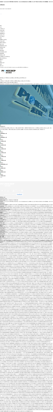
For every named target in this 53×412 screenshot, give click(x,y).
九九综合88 (44, 280)
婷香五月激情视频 (6, 369)
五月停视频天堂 (24, 272)
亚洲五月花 (30, 227)
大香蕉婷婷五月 (49, 391)
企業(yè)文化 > (2, 233)
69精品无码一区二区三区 (7, 255)
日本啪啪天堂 (24, 381)
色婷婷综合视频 (36, 270)
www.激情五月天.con (14, 324)
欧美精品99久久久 (22, 317)
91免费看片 (41, 307)
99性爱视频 (36, 233)
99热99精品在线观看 (47, 266)
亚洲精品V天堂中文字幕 (37, 312)
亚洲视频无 (28, 297)
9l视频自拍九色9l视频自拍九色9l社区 (22, 331)
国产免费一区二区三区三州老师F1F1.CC (36, 318)
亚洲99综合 (10, 335)
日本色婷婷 (20, 275)
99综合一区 (40, 267)
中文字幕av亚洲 (49, 300)
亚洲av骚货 (42, 372)
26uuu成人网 (42, 207)
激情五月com (34, 352)
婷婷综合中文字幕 (27, 374)
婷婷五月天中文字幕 (20, 366)
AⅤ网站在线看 (38, 349)
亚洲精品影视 (9, 264)
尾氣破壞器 (2, 53)
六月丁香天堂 (45, 398)
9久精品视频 (31, 337)
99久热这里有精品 (22, 307)
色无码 (39, 357)
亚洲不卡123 (18, 232)
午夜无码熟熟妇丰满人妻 (40, 213)
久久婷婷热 (50, 249)
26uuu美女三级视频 (34, 357)
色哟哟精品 (22, 277)
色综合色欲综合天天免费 (19, 349)
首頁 (1, 25)
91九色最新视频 (43, 343)
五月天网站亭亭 (25, 249)
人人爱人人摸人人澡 (27, 349)
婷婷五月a (36, 284)
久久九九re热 (35, 223)
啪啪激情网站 (30, 409)
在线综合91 (40, 383)
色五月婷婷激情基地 (40, 212)
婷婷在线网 (29, 272)
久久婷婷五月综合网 (24, 287)
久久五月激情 (22, 320)
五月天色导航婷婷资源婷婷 (35, 372)
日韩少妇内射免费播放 (46, 304)
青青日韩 (30, 321)
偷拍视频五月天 (44, 223)
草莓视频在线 (34, 309)
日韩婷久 (40, 340)
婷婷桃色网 (32, 246)
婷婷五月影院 (5, 340)
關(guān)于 (4, 77)
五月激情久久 (23, 260)
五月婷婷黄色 (5, 335)
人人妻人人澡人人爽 (10, 371)
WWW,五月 (31, 243)
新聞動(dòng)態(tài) (3, 39)
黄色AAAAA (16, 244)
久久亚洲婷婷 (7, 408)
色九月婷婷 (34, 321)
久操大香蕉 (21, 372)
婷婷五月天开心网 (31, 363)
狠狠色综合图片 (46, 252)
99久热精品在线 (31, 249)
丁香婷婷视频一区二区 (7, 249)
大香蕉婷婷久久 (20, 335)
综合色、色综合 (43, 352)
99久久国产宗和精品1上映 (6, 398)
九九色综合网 (20, 270)
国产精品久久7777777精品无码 (36, 229)
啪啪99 (11, 204)
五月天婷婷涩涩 (2, 247)
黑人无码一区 (50, 250)
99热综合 (39, 284)
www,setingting (27, 278)
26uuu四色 (2, 250)
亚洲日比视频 (33, 261)
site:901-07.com (28, 229)
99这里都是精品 (35, 267)
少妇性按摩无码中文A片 (30, 280)
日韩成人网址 (47, 334)
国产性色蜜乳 (17, 212)
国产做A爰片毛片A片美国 (15, 398)
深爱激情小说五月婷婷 (24, 377)
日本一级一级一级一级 (40, 331)
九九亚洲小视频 (16, 361)
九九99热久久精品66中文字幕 (9, 212)
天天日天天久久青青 (30, 284)
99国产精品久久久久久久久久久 (12, 298)
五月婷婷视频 (32, 388)
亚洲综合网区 (18, 326)
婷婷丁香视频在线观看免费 (40, 389)
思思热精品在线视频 (29, 392)
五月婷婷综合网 (37, 405)
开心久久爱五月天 (7, 409)
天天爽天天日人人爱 (28, 354)
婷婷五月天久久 (5, 223)
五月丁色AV (13, 289)
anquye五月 (33, 297)
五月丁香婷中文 (13, 315)
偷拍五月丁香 (20, 250)
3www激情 (22, 238)
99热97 (25, 304)
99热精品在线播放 (27, 372)
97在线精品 (11, 381)
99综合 (48, 394)
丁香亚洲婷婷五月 (19, 257)
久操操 (48, 381)
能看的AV (34, 235)
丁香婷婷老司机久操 (8, 261)
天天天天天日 (42, 283)
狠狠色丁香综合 (10, 374)
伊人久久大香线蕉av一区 (13, 389)
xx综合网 (32, 394)
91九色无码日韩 (23, 297)
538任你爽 (6, 375)
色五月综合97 (7, 230)
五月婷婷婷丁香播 (33, 324)
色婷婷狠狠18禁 (33, 360)
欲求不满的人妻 (4, 377)
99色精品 (36, 301)
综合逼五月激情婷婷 (20, 375)
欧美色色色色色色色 (23, 380)
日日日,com (5, 210)
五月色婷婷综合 (31, 358)
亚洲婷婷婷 (34, 212)
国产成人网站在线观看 (46, 383)
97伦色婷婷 (15, 388)
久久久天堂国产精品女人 (5, 227)
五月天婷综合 (48, 289)
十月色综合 (14, 207)
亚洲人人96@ (33, 289)
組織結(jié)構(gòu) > (3, 231)
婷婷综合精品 (13, 232)
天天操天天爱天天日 (40, 309)
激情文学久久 (7, 324)
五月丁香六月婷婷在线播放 (33, 375)
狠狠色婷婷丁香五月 (41, 306)
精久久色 (40, 270)
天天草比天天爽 (49, 246)
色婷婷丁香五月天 (47, 363)
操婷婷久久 (20, 215)
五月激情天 (8, 380)
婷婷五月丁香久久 (3, 392)
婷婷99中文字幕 (45, 249)
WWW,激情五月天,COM (4, 352)
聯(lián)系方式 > (3, 237)
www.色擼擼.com (14, 221)
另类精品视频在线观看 (6, 300)
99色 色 (24, 388)
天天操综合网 (43, 317)
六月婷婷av (24, 267)
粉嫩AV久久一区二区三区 (5, 400)
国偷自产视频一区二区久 (39, 209)
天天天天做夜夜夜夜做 (25, 246)
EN (1, 79)
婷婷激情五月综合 (35, 292)
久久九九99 (16, 307)
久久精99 (48, 215)
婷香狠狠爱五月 (2, 307)
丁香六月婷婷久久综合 (42, 292)
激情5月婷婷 (8, 247)
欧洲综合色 (48, 321)
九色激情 (30, 298)
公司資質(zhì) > (2, 230)
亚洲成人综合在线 (12, 351)
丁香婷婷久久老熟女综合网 (37, 298)
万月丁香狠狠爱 (37, 363)
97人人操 (28, 263)
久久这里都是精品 (42, 334)
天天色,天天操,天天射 (43, 230)
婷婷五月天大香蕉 (38, 358)
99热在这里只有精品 (4, 351)
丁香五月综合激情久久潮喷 (30, 332)
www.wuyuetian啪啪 (38, 221)
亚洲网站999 (48, 284)
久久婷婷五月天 (22, 280)
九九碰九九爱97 (38, 329)
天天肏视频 (36, 394)
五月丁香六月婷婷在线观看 (43, 250)
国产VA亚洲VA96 (49, 346)
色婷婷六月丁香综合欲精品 (35, 361)
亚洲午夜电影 (14, 366)
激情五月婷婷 (43, 289)
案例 (1, 61)
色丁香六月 (4, 394)
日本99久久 (4, 406)
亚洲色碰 (24, 213)
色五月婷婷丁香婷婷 (14, 341)
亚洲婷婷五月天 (2, 326)
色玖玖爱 (18, 210)
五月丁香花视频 (8, 372)
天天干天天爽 (46, 405)
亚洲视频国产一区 (34, 206)
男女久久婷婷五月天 (36, 409)
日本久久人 (32, 207)
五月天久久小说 (35, 250)
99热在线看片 (44, 329)
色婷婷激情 (24, 351)
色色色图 (47, 358)
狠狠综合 (27, 307)
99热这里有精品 (9, 270)
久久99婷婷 (18, 320)
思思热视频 (38, 289)
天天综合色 (50, 233)
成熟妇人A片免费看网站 (37, 224)
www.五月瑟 (44, 284)
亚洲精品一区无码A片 (43, 287)
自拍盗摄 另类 (48, 226)
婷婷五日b (26, 300)
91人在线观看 (16, 371)
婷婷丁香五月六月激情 (35, 397)
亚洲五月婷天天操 (11, 246)
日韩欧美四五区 (44, 368)
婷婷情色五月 (3, 232)
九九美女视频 (14, 264)
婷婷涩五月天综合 (24, 408)
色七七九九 (44, 300)
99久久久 (40, 368)
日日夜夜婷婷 (19, 381)
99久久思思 (42, 388)
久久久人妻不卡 (45, 312)
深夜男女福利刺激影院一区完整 (40, 232)
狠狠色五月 (5, 298)
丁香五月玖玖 (2, 243)
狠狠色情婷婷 (31, 303)
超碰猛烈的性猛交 (33, 218)
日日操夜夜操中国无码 (17, 252)
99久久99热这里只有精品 (8, 252)
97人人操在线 (23, 357)
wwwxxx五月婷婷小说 (46, 270)
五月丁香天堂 (5, 287)
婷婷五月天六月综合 (38, 314)
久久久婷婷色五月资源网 (34, 294)
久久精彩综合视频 (40, 258)
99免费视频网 (13, 287)
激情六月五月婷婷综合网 (11, 411)
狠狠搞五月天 (37, 247)
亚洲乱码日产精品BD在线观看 (27, 386)
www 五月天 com (25, 409)
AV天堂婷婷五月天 (25, 358)
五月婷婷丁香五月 (4, 334)
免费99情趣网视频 (33, 317)
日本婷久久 (34, 341)
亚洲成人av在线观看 (8, 257)
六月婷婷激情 (30, 300)
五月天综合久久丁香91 (25, 247)
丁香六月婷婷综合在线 (17, 284)
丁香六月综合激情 (18, 220)
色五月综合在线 (11, 275)
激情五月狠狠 (46, 277)
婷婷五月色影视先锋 (18, 267)
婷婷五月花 (17, 380)
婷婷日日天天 (43, 358)
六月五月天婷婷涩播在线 (46, 224)
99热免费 (46, 309)
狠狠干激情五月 (36, 287)
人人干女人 (12, 277)
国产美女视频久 (37, 369)
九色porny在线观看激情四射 (23, 395)
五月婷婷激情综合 (32, 340)
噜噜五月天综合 (36, 252)
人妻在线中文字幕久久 (40, 277)
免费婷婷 (13, 377)
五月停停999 (35, 343)
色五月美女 (4, 380)
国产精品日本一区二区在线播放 (38, 395)
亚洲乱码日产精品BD (29, 334)
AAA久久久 (28, 261)
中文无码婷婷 (4, 224)
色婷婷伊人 (49, 352)
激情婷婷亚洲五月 (6, 260)
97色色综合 (38, 341)
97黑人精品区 (19, 386)
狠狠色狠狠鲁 (21, 374)
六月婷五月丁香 (22, 332)
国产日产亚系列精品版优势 (16, 229)
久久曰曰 (18, 403)
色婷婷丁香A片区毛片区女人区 (25, 206)
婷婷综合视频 (46, 281)
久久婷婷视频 (33, 329)
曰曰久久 (28, 255)
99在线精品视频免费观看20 (46, 261)
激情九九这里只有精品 (10, 312)
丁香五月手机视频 (10, 361)
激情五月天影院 (18, 247)
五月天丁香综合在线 (24, 210)
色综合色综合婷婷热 (19, 241)
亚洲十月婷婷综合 (18, 357)
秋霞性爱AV (28, 207)
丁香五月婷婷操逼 (22, 244)
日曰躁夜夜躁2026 (46, 392)
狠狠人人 (15, 363)
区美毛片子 (31, 252)
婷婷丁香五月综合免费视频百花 (16, 321)
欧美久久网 (15, 295)
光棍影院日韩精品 (49, 315)
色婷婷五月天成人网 (6, 221)
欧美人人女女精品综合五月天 (23, 306)
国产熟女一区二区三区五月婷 (45, 335)
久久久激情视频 (30, 287)
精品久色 (9, 287)
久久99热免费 (19, 255)
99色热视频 (15, 255)
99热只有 (18, 243)
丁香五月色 (27, 218)
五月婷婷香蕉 (41, 281)
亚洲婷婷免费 (15, 270)
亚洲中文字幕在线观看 (18, 354)
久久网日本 (37, 220)
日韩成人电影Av (33, 278)
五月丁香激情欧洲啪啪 (29, 235)
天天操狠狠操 (11, 332)
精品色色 (27, 317)
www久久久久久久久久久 (45, 357)
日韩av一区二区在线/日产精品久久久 (24, 329)
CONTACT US (2, 15)
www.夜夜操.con (11, 223)
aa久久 (47, 292)
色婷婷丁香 (6, 314)
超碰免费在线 (31, 257)
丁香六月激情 (33, 349)
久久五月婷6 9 (8, 403)
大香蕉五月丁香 (20, 346)
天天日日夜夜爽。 (37, 257)
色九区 (38, 269)
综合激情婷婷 (46, 307)
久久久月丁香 (13, 409)
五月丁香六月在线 (48, 331)
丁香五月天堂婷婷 (18, 351)
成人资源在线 (15, 250)
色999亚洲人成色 (10, 392)
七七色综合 (13, 269)
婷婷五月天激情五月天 (15, 209)
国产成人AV (28, 360)
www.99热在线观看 (22, 226)
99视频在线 (49, 329)
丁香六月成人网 (29, 267)
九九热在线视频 (28, 341)
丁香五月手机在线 (27, 361)
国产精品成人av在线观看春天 (41, 315)
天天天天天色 (46, 408)
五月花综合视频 (30, 233)
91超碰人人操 (7, 278)
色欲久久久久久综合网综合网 (9, 267)
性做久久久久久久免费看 (23, 240)
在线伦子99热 (16, 312)
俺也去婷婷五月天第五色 (37, 300)
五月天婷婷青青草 (27, 266)
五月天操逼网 (22, 403)
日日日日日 (35, 240)
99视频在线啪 (15, 224)
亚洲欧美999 (10, 250)
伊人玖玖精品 (25, 223)
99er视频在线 (50, 309)
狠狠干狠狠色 (30, 223)
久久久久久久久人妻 (38, 244)
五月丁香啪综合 (16, 277)
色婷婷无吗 (48, 389)
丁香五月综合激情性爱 (30, 369)
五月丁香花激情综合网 (44, 269)
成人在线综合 (43, 332)
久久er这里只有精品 (13, 210)
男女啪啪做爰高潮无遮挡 (47, 298)
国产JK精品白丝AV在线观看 (14, 235)
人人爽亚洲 (36, 246)
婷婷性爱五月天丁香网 (17, 392)
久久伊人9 (38, 278)
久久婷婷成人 (24, 284)
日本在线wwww (33, 263)
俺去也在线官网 (21, 314)
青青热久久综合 (28, 400)
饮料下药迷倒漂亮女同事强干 (5, 317)
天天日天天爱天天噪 (25, 355)
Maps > (1, 239)
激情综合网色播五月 (14, 218)
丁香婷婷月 (20, 230)
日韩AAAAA (43, 238)
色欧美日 (37, 307)
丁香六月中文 (18, 411)
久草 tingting (24, 220)
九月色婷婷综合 (25, 257)
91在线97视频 (3, 403)
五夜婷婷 (19, 224)
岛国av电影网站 (46, 240)
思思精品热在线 (18, 286)
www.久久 (42, 257)
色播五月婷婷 (20, 233)
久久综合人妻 (44, 351)
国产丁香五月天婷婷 (17, 383)
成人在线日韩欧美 (46, 227)
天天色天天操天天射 (30, 204)
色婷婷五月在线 (24, 326)
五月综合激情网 (13, 355)
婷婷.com (5, 281)
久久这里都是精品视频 (22, 294)
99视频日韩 (12, 227)
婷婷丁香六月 (35, 337)
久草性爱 (23, 397)
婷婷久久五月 (13, 241)
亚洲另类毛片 (30, 281)
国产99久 (48, 341)
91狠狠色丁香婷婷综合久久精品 (6, 318)
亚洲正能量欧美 (10, 334)
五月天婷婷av (11, 383)
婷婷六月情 (26, 368)
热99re (15, 326)
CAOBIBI (1, 343)
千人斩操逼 (42, 252)
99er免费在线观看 (15, 344)
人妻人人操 (15, 352)
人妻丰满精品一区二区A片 (27, 275)
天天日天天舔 (11, 354)
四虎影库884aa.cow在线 (22, 406)
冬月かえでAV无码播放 (44, 369)
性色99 (9, 306)
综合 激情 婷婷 (45, 400)
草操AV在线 (29, 304)
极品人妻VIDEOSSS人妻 (41, 263)
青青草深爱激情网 (3, 280)
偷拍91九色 (14, 292)
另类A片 (33, 314)
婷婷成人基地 (8, 321)
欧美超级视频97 (14, 294)
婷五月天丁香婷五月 (28, 314)
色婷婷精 (32, 244)
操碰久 (10, 260)
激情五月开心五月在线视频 (5, 241)
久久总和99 (25, 363)
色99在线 (21, 318)
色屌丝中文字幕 (12, 220)
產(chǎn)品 (2, 44)
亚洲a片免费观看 (38, 323)
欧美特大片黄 (44, 386)
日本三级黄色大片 (15, 261)
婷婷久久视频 (8, 232)
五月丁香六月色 (7, 218)
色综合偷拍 (47, 397)
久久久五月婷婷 (45, 340)
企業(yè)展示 (2, 30)
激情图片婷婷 (34, 335)
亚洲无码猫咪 (11, 244)
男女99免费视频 (7, 320)
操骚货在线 (16, 275)
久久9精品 (43, 297)
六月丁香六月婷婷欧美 (34, 403)
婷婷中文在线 (15, 395)
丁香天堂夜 (4, 321)
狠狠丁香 (46, 283)
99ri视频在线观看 (29, 309)
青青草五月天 (14, 358)
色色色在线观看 (44, 349)
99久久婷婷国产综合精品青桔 (36, 391)
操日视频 (25, 335)
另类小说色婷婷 (35, 241)
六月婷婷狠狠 (43, 346)
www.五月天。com (21, 303)
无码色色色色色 (42, 324)
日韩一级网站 (8, 269)
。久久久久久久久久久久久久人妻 (7, 395)
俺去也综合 (7, 220)
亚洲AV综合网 (25, 337)
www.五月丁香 (38, 360)
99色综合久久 (13, 320)
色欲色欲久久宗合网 (37, 280)
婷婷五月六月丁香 (7, 289)
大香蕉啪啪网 (11, 343)
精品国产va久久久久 (13, 391)
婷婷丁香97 (8, 406)
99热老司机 (22, 312)
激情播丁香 (2, 212)
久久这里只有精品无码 (41, 264)
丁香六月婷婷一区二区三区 (47, 235)
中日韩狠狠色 (12, 300)
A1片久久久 (37, 388)
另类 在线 (46, 355)
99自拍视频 (47, 303)
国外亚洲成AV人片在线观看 (41, 338)
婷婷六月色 (20, 283)
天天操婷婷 (29, 406)
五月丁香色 (17, 377)
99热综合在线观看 (31, 405)
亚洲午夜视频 (50, 314)
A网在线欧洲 (39, 381)
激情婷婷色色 (27, 383)
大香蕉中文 (4, 284)
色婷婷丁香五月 (47, 337)
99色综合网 (23, 286)
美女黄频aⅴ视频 (41, 266)
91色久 (7, 326)
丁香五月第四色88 (22, 309)
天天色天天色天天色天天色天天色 (26, 398)
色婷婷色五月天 (28, 244)
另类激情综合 (48, 295)
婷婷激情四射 (15, 215)
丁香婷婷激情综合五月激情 (22, 204)
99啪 (12, 372)
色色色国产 (48, 294)
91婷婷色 (14, 257)
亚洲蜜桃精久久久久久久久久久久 (24, 324)
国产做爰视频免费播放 (36, 275)
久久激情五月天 (38, 371)
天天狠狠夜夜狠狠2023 (35, 406)
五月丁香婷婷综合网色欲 (6, 240)
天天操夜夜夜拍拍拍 (20, 315)
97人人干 (21, 334)
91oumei (6, 383)
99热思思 (7, 307)
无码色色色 (28, 213)
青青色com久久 (41, 241)
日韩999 (22, 269)
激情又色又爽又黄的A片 (25, 252)
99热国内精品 (20, 298)
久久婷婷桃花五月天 (10, 263)
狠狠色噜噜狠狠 (30, 380)
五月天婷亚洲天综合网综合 (8, 295)
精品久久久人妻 (39, 218)
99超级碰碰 (9, 206)
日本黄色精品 (38, 317)
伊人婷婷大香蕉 (48, 207)
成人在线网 (33, 295)
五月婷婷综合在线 (38, 297)
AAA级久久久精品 (32, 232)
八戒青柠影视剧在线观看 (30, 209)
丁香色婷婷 (27, 303)
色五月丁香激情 (45, 403)
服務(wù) (1, 59)
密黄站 (22, 232)
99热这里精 (49, 244)
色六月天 (19, 341)
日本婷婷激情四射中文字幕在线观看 (15, 340)
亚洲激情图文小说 (37, 238)
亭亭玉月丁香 (11, 326)
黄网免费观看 (32, 323)
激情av (36, 332)
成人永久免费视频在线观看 (41, 321)
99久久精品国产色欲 (38, 249)
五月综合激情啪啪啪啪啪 (47, 221)
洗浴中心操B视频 (30, 269)
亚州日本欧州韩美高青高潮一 (46, 409)
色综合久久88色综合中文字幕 (18, 378)
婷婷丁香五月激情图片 (42, 380)
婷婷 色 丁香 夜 (44, 320)
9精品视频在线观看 (11, 357)
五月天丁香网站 (38, 346)
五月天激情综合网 (49, 324)
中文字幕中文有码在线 (24, 281)
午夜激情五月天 (45, 233)
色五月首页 (28, 301)
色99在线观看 (35, 378)
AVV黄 (8, 277)
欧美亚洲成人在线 (36, 226)
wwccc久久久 (41, 366)
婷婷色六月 (37, 355)
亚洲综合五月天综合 (3, 315)
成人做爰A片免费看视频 (14, 278)
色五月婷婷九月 (26, 298)
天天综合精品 (44, 244)
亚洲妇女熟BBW (8, 338)
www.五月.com (28, 397)
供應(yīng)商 (2, 62)
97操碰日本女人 (46, 258)
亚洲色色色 (44, 326)
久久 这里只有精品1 (5, 389)
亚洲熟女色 (28, 221)
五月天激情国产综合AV (29, 411)
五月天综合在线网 (22, 209)
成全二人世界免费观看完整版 (31, 258)
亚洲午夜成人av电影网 (42, 215)
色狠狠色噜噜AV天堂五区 (25, 391)
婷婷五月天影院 (23, 258)
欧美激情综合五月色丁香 (33, 306)
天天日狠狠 (43, 210)
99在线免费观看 (21, 278)
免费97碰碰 (39, 352)
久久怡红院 (34, 304)
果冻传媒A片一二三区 (21, 352)
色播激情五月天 (18, 289)
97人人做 (39, 332)
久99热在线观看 (7, 329)
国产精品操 (3, 372)
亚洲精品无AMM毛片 (25, 340)
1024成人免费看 (21, 300)
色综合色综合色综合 (39, 374)
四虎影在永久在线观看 (7, 229)
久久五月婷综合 (9, 224)
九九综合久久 (35, 386)
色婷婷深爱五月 (47, 247)
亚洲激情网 (4, 269)
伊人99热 (1, 252)
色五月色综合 (16, 332)
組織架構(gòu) (2, 33)
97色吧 (40, 272)
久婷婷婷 (38, 335)
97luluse (37, 340)
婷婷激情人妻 (25, 270)
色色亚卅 (15, 233)
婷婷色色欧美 (15, 283)
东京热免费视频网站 (4, 286)
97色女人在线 (49, 377)
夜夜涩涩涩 (18, 297)
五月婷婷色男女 (17, 343)
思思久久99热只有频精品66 (27, 230)
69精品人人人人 (16, 374)
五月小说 (11, 238)
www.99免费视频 (41, 206)
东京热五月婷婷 (44, 391)
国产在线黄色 (11, 307)
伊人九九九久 (29, 326)
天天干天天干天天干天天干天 (43, 243)
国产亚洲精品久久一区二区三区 (9, 213)
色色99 (24, 334)
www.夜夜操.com (4, 233)
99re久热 (48, 343)
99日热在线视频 (31, 368)
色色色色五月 (23, 392)
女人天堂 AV (3, 360)
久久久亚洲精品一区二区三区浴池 (24, 389)
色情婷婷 (15, 381)
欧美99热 (5, 264)
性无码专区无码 (30, 270)
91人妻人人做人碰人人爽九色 (11, 368)
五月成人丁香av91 (14, 303)
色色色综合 (36, 303)
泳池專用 (1, 48)
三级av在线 (10, 215)
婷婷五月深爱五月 (32, 307)
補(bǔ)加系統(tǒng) (3, 58)
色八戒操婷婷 (13, 306)
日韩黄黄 (8, 209)
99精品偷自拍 (8, 360)
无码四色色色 (2, 341)
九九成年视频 (4, 277)
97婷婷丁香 (29, 335)
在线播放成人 (43, 344)
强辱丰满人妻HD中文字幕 (16, 260)
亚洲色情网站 (42, 406)
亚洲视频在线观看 (43, 341)
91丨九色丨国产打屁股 (27, 292)
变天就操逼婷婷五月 (47, 257)
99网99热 (24, 344)
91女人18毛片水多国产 (16, 206)
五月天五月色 (15, 204)
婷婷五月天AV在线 (38, 204)
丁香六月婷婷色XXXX (31, 377)
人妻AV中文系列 (9, 378)
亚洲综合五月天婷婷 (4, 283)
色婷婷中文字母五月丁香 (24, 212)
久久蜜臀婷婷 (11, 397)
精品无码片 (29, 357)
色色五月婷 (50, 312)
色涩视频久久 (7, 204)
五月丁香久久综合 (32, 277)
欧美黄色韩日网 (30, 378)
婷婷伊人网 (7, 244)
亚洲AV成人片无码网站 (35, 400)
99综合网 (25, 269)
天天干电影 (15, 375)
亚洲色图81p (44, 381)
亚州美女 (42, 405)
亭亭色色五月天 (17, 227)
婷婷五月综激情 (13, 337)
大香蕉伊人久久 (42, 397)
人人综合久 (12, 400)
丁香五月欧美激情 (28, 352)
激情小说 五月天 (49, 326)
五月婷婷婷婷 (21, 361)
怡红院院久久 (18, 207)
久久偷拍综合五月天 (48, 306)
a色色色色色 (22, 371)
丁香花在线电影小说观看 (21, 221)
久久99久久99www (13, 272)
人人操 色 (14, 394)
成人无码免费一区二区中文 (29, 238)
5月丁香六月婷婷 (13, 408)
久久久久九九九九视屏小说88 (27, 215)
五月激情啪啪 (27, 320)
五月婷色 (22, 289)
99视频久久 (40, 386)
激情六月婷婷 (3, 312)
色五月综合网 (30, 240)
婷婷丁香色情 (47, 238)
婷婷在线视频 (5, 306)
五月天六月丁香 (49, 278)
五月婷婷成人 (26, 232)
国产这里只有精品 (19, 323)
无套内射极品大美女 (45, 204)
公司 (1, 27)
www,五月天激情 (23, 343)
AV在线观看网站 (16, 372)
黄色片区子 (50, 340)
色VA (2, 369)
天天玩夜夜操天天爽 (6, 238)
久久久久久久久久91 (5, 272)
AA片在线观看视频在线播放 (32, 381)
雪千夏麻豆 (19, 272)
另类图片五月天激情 (13, 329)
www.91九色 (8, 355)
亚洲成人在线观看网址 (43, 394)
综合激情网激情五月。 (10, 280)
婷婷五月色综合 (6, 343)
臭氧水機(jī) (2, 50)
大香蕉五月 (20, 405)
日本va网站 (9, 331)
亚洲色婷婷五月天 (36, 230)
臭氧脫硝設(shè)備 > (3, 198)
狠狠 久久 (9, 315)
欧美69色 (23, 229)
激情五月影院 (36, 334)
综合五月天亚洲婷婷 (9, 388)
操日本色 (41, 400)
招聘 (1, 64)
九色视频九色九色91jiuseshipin (43, 375)
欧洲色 (4, 297)
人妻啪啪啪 (48, 260)
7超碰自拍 (32, 301)
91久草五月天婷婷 (17, 238)
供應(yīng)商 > (2, 222)
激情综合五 (10, 377)
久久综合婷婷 (29, 344)
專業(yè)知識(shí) (3, 42)
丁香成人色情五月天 (7, 303)
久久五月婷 (26, 375)
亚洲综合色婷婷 (13, 360)
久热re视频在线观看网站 (36, 210)
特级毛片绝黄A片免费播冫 (12, 346)
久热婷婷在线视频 (39, 255)
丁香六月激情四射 (20, 337)
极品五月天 (30, 210)
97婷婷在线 (35, 260)
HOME (1, 12)
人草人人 (45, 209)
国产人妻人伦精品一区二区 (21, 264)
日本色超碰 (33, 346)
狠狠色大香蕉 (9, 207)
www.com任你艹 (44, 377)
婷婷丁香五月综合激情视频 (7, 358)
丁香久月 (6, 215)
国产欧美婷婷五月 (42, 294)
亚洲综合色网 (25, 338)
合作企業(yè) (2, 36)
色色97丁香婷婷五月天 (42, 246)
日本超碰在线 (24, 394)
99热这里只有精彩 (27, 366)
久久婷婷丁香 (48, 280)
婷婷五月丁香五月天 (26, 323)
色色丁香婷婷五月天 (32, 331)
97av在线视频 (26, 277)
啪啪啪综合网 (20, 388)
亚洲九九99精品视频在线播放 (15, 301)
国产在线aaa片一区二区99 (15, 281)
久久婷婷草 (28, 220)
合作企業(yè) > (2, 234)
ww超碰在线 (20, 295)
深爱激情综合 (35, 354)
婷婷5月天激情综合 (49, 210)
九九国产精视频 (42, 220)
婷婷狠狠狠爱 (26, 315)
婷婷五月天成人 (8, 366)
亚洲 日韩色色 (23, 301)
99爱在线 (25, 312)
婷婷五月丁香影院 (29, 260)
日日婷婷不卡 (26, 318)
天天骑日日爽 (35, 243)
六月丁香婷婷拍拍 (43, 226)
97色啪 (3, 278)
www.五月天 (14, 266)
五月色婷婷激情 (7, 258)
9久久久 (23, 354)
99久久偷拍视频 (30, 312)
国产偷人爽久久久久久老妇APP (17, 338)
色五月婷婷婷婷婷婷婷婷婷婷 (15, 369)
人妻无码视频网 (39, 227)
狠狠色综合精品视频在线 (21, 360)
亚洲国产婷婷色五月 (8, 405)
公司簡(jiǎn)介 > (3, 227)
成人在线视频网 (32, 371)
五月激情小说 (42, 247)
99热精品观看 (32, 247)
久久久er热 (9, 309)
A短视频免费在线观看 (14, 309)
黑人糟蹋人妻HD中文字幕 (11, 323)
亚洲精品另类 (45, 314)
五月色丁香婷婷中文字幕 (26, 295)
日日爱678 (40, 223)
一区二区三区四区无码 (25, 224)
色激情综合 (28, 294)
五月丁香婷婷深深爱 (5, 381)
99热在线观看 (17, 280)
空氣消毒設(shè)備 (22, 84)
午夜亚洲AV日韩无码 (16, 318)
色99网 (16, 300)
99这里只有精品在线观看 (27, 250)
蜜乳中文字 (47, 406)
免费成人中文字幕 (40, 240)
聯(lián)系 (1, 65)
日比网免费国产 (47, 206)
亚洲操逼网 (35, 227)
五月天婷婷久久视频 (19, 213)
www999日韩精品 (3, 361)
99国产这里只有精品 (22, 261)
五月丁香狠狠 (33, 374)
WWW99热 (10, 283)
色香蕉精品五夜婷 (18, 246)
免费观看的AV (12, 317)
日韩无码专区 (18, 269)
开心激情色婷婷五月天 (14, 230)
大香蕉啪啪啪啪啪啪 (47, 212)
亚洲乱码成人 (49, 209)
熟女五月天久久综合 (29, 351)
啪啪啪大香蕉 (32, 221)
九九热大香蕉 (25, 233)
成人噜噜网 (10, 375)
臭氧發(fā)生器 (2, 47)
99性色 (17, 306)
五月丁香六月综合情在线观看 (38, 398)
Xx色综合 (35, 269)
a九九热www (30, 241)
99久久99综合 (18, 394)
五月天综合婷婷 (20, 363)
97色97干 (17, 317)
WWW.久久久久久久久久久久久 (17, 249)
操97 (9, 210)
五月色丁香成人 (7, 341)
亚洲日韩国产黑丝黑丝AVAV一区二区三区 (7, 349)
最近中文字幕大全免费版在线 (14, 314)
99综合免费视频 (19, 355)
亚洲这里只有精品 (41, 337)
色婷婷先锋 (40, 233)
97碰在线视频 (39, 326)
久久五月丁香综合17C (33, 383)
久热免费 (16, 400)
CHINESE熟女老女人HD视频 (11, 304)
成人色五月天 (24, 263)
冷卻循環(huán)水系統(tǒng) (5, 56)
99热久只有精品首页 (9, 284)
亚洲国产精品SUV (47, 366)
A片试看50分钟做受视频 (48, 301)
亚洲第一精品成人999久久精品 (34, 283)
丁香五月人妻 (47, 213)
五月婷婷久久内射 (41, 303)
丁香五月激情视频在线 (15, 240)
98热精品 (22, 383)
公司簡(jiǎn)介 (2, 28)
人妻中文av (24, 255)
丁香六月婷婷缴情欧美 (44, 275)
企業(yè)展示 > (2, 228)
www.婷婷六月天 (38, 320)
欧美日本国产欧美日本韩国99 (32, 264)
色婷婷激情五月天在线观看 (13, 226)
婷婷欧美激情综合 (9, 394)
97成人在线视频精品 (20, 368)
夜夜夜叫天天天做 (48, 395)
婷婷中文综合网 (37, 207)
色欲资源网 (40, 403)
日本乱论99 (2, 235)
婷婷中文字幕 (12, 380)
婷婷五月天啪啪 (45, 267)
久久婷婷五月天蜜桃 (21, 218)
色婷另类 (8, 281)
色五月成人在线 (43, 295)
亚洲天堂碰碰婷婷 (28, 289)
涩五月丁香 (36, 368)
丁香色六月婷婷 (39, 235)
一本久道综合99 (41, 301)
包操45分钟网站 (36, 392)
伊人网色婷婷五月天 (19, 292)
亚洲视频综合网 (16, 334)
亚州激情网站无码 (34, 266)
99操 (49, 388)
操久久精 (41, 392)
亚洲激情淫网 (9, 292)
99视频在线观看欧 (30, 408)
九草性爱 (30, 212)
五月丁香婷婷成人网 (29, 226)
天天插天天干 (27, 403)
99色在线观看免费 (12, 286)
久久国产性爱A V (6, 226)
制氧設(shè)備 (32, 84)
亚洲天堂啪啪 (4, 207)
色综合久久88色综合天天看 (15, 258)
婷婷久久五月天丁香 (14, 406)
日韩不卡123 (11, 363)
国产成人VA (23, 207)
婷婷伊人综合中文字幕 (45, 371)
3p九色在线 (25, 378)
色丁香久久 (25, 241)
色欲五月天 (22, 411)
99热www (1, 303)
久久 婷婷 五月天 (15, 405)
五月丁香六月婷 (9, 344)
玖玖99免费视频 (23, 369)
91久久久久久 (35, 380)
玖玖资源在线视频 (32, 315)
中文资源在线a (22, 235)
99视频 (39, 343)
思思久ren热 (2, 204)
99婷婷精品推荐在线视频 (36, 344)
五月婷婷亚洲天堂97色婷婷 (11, 297)
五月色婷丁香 (32, 320)
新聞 (1, 38)
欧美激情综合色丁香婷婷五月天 (10, 243)
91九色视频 (33, 220)
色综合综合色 (6, 235)
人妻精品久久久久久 (21, 400)
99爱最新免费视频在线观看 (38, 408)
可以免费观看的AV (8, 294)
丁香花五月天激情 (43, 278)
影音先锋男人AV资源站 (35, 366)
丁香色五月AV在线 (10, 233)
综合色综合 (18, 408)
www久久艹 (19, 358)
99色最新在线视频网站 (18, 223)
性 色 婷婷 (42, 363)
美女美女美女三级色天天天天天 (11, 386)
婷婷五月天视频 (45, 229)
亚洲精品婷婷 (33, 213)
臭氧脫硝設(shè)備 (3, 45)
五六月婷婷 (14, 331)
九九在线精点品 (38, 261)
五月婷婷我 (5, 346)
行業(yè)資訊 (2, 41)
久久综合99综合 (35, 215)
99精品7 (38, 324)
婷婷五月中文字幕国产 (24, 227)
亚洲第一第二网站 (46, 318)
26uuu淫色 (46, 372)
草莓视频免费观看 (6, 332)
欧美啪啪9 (46, 388)
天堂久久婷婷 (48, 354)
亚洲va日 (49, 360)
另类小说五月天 (45, 218)
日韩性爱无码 (13, 247)
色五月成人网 (2, 218)
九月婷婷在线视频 (44, 360)
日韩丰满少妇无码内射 (27, 346)
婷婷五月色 (34, 326)
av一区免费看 (4, 371)
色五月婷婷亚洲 (32, 355)
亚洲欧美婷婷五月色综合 (46, 255)
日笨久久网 (5, 323)
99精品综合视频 (41, 378)
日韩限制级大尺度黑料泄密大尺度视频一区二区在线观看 (35, 286)
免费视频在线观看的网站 (41, 260)
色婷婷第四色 (49, 351)
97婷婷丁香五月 (32, 255)
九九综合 (31, 224)
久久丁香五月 (6, 363)
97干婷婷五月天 (18, 409)
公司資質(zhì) (2, 31)
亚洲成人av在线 (15, 335)
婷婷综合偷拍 (37, 295)
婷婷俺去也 (20, 263)
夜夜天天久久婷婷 (25, 283)
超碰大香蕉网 (26, 371)
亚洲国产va (10, 352)
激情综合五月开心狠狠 (37, 351)
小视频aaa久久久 (39, 304)
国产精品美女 (30, 395)
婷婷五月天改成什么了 (20, 304)
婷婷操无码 (6, 250)
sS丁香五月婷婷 (25, 321)
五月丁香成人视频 (29, 343)
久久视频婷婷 (8, 337)
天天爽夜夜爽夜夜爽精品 (24, 243)
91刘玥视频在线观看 (7, 266)
